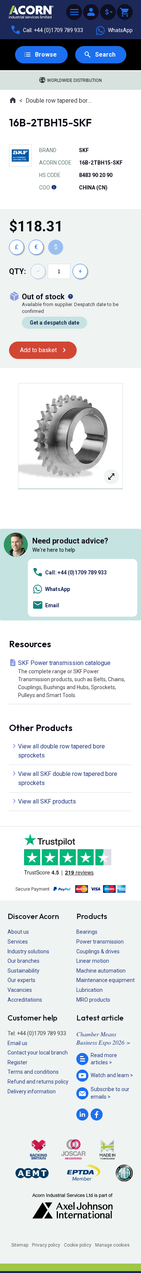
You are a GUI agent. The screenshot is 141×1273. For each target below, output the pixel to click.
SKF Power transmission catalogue (71, 678)
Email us (17, 1043)
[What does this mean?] (70, 296)
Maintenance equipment (105, 980)
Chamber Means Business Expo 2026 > (103, 1038)
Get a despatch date (54, 323)
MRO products (93, 1000)
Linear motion (92, 961)
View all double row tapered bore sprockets (61, 751)
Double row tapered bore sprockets (60, 100)
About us (18, 932)
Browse (46, 54)
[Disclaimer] (53, 188)
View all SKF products (47, 801)
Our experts (21, 980)
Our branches (23, 961)
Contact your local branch (38, 1053)
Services (18, 942)
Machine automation (101, 971)
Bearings (86, 932)
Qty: (17, 271)
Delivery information (32, 1091)
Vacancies (20, 990)
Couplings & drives (98, 951)
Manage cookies (112, 1245)
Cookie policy (77, 1245)
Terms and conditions (33, 1072)
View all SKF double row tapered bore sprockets (67, 778)
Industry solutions (28, 951)
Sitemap (19, 1245)
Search (105, 54)
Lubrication (89, 990)
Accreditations (25, 1000)
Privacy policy (46, 1245)
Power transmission (100, 942)
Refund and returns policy (38, 1082)
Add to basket (38, 350)
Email (52, 605)
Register (17, 1062)
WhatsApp (120, 30)
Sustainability (23, 971)
